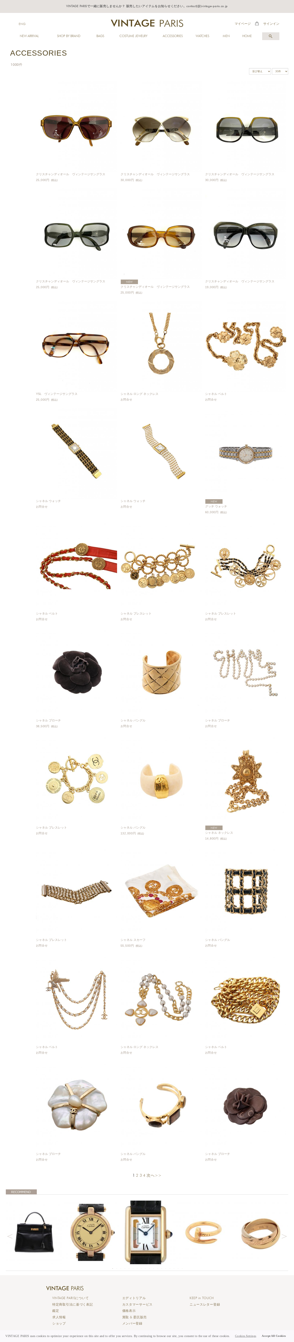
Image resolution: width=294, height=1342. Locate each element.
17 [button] (178, 1268)
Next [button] (284, 1235)
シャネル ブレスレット (136, 613)
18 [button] (182, 1268)
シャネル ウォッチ (48, 501)
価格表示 (129, 1311)
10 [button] (149, 1268)
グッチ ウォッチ (216, 506)
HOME (247, 36)
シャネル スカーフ (133, 940)
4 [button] (125, 1268)
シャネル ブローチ (48, 720)
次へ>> (154, 1175)
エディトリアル (134, 1298)
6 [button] (133, 1268)
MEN (226, 36)
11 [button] (154, 1268)
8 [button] (141, 1268)
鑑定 (55, 1311)
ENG (22, 24)
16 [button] (174, 1268)
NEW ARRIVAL (29, 36)
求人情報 (59, 1317)
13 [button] (162, 1268)
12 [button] (158, 1268)
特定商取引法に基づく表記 (72, 1304)
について (70, 1298)
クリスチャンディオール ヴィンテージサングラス (70, 174)
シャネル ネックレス (219, 832)
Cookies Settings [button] (245, 1336)
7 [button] (137, 1268)
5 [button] (129, 1268)
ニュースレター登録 (205, 1304)
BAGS (100, 36)
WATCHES (202, 36)
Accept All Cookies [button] (274, 1335)
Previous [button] (10, 1235)
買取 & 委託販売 (134, 1317)
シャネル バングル (133, 720)
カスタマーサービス (137, 1304)
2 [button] (117, 1268)
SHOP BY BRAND (68, 36)
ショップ (59, 1323)
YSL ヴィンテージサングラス (56, 394)
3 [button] (121, 1268)
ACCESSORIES (173, 36)
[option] (34, 1232)
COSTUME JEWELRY (133, 36)
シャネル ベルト (216, 394)
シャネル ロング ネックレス (139, 394)
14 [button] (166, 1268)
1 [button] (113, 1268)
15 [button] (170, 1268)
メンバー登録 (132, 1323)
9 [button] (145, 1268)
